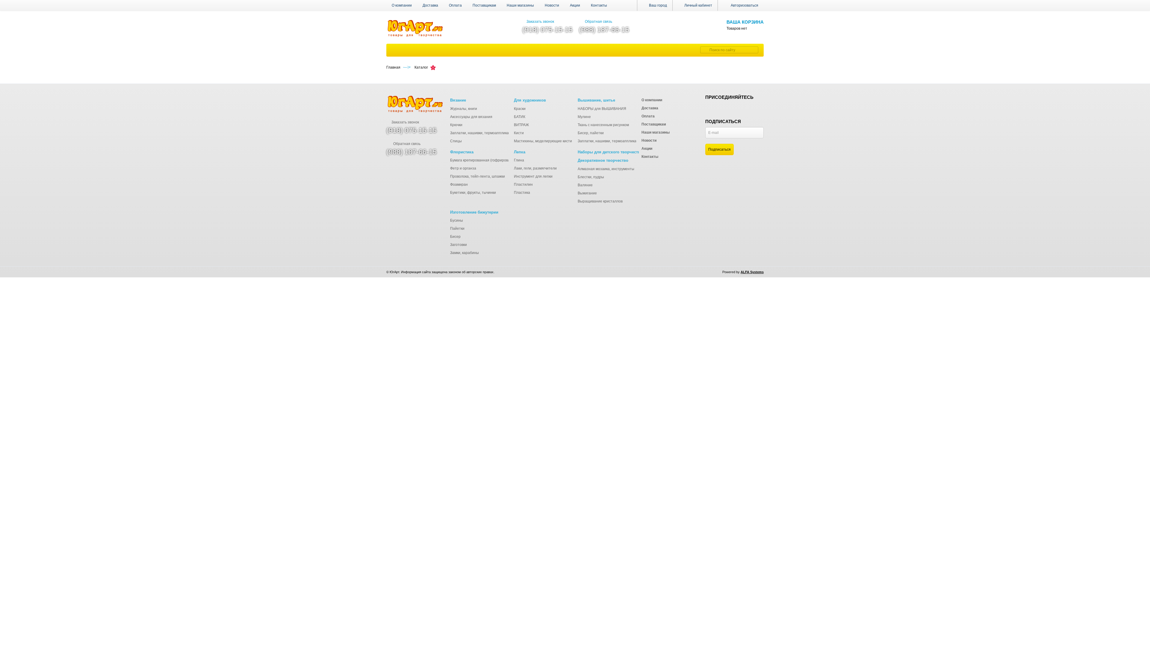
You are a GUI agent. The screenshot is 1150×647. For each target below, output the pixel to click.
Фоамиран (459, 184)
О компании (402, 5)
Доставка (430, 5)
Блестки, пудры (591, 177)
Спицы (456, 141)
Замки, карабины (464, 253)
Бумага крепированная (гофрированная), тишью (491, 160)
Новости (552, 5)
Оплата (455, 5)
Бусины (456, 220)
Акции (575, 5)
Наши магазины (520, 5)
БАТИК (519, 117)
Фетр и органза (463, 168)
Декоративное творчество (603, 160)
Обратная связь (598, 21)
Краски (520, 109)
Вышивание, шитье (596, 100)
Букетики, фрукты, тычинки (473, 193)
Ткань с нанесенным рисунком (603, 125)
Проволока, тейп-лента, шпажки (477, 176)
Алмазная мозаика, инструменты (606, 169)
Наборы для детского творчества (610, 152)
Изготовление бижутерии (474, 212)
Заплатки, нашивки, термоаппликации (482, 133)
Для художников (530, 100)
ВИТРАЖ (521, 125)
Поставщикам (484, 5)
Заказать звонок (540, 21)
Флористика (461, 152)
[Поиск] (704, 49)
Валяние (585, 185)
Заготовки (458, 245)
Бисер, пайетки (591, 133)
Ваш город (657, 5)
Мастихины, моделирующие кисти (543, 141)
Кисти (519, 133)
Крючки (456, 125)
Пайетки (457, 228)
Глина (519, 160)
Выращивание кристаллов (600, 201)
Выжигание (587, 193)
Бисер (455, 237)
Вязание (458, 100)
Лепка (519, 152)
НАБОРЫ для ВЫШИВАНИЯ (602, 109)
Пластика (522, 193)
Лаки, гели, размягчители (535, 168)
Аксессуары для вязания (471, 117)
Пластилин (523, 184)
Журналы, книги (463, 109)
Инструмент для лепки (533, 176)
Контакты (599, 5)
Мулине (584, 117)
